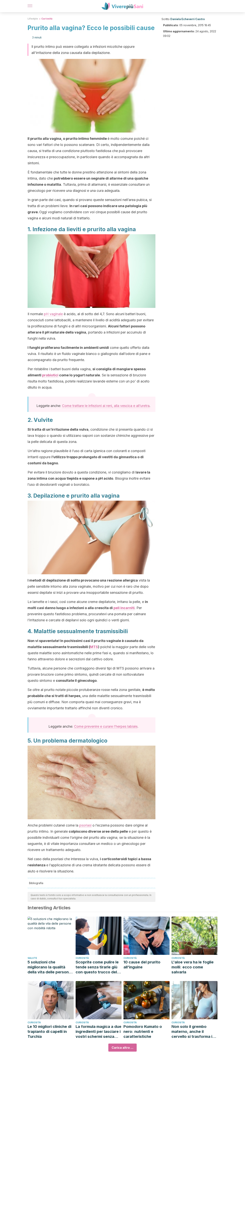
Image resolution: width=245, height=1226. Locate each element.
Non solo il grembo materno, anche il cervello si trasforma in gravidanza (193, 1031)
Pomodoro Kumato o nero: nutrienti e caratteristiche (142, 1031)
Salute (32, 958)
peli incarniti (124, 608)
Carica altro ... (122, 1047)
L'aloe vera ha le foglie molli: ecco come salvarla (193, 967)
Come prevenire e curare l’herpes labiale (105, 726)
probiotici (50, 375)
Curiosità (46, 18)
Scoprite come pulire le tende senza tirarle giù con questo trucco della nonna (98, 967)
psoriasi (85, 825)
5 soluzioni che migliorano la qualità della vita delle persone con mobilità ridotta (49, 967)
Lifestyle (33, 18)
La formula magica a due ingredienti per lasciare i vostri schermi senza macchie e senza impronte (98, 1031)
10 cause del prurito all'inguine (141, 964)
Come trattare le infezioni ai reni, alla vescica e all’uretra (105, 406)
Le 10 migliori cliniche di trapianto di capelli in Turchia (49, 1031)
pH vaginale (53, 314)
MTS (94, 647)
